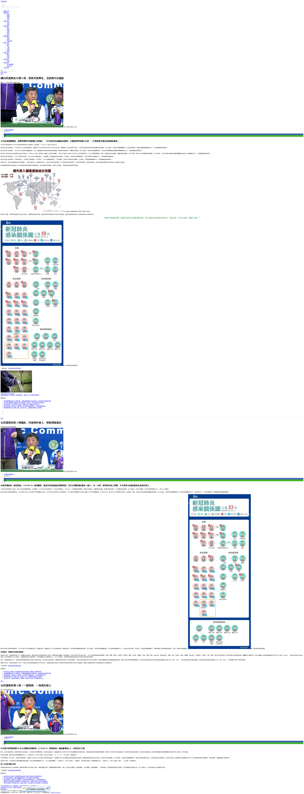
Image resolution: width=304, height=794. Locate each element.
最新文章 (6, 11)
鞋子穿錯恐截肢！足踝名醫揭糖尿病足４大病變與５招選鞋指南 (21, 778)
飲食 (8, 29)
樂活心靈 (6, 42)
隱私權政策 (4, 789)
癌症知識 (6, 21)
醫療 (8, 16)
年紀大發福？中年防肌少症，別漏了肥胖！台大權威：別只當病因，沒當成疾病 (26, 783)
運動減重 (6, 36)
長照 (8, 17)
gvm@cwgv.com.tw (56, 792)
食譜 (8, 34)
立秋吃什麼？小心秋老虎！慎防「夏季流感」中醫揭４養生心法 (21, 404)
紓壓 (8, 49)
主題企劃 (6, 67)
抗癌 (8, 24)
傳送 (5, 136)
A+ (4, 137)
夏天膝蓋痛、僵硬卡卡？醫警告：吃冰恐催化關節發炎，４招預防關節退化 (25, 406)
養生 (8, 27)
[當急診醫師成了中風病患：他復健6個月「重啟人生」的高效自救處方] (152, 382)
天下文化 (9, 787)
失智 (8, 19)
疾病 (8, 14)
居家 (8, 61)
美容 (8, 56)
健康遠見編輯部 (8, 130)
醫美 (8, 54)
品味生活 (6, 59)
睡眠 (8, 51)
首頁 (2, 72)
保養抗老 (6, 52)
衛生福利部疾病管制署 (14, 368)
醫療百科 (6, 12)
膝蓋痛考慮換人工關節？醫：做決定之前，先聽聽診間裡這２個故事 (23, 407)
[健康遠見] (4, 1)
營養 (8, 31)
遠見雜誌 (3, 787)
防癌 (8, 22)
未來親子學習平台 (18, 787)
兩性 (8, 44)
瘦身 (8, 39)
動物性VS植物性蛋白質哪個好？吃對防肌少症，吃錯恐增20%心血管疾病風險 (25, 781)
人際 (8, 47)
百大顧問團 (10, 64)
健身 (8, 37)
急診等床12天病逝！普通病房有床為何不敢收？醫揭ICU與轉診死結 (22, 671)
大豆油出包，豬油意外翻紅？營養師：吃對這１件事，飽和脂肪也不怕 (23, 678)
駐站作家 (6, 62)
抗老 (8, 57)
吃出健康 (6, 26)
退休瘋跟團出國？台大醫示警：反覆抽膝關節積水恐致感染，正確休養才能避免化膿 (27, 401)
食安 (8, 32)
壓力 (8, 46)
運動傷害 (9, 41)
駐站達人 (9, 66)
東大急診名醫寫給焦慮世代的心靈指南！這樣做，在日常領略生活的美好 (24, 402)
